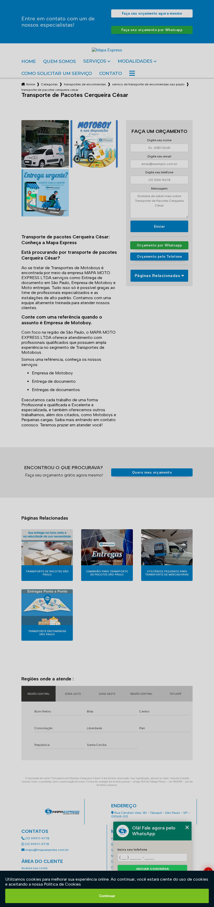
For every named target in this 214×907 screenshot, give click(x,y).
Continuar (107, 896)
